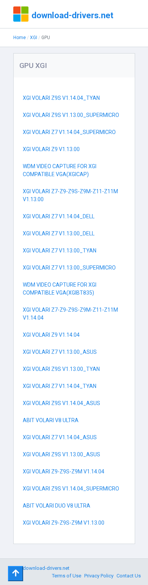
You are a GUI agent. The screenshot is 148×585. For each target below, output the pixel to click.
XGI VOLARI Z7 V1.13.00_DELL (58, 233)
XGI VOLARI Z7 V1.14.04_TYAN (59, 386)
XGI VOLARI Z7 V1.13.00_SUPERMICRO (69, 268)
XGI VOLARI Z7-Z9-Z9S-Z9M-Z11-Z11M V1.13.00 (70, 195)
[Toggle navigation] (15, 573)
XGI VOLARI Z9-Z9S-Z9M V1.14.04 (63, 471)
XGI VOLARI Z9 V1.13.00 (51, 149)
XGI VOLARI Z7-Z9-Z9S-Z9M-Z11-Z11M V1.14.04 (70, 314)
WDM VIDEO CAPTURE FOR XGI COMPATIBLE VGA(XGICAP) (59, 170)
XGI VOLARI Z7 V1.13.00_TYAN (59, 251)
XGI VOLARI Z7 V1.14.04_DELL (58, 216)
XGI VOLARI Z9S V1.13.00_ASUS (61, 454)
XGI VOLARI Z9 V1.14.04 (51, 335)
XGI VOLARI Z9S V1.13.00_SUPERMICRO (71, 115)
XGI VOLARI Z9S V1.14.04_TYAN (61, 98)
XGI (33, 37)
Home (19, 37)
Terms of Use (66, 576)
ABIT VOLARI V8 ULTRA (51, 420)
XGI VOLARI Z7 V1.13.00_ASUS (60, 352)
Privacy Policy (98, 576)
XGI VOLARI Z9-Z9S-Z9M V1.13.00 (63, 523)
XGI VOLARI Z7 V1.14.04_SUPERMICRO (69, 132)
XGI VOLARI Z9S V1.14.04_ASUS (61, 403)
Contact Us (129, 576)
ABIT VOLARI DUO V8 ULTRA (56, 506)
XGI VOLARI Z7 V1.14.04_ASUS (60, 437)
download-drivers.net (72, 15)
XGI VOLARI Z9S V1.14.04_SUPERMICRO (71, 489)
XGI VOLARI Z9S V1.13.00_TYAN (61, 369)
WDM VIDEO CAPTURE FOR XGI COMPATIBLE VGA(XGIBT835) (59, 289)
